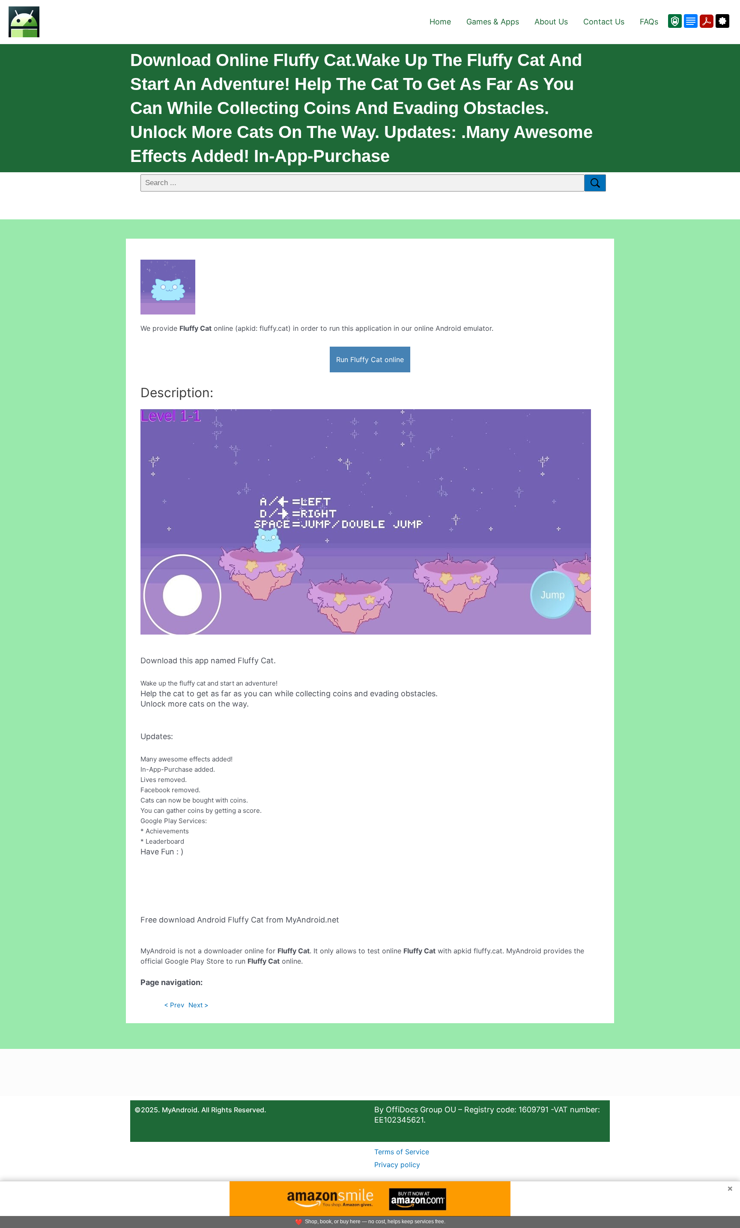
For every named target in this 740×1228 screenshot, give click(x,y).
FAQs (649, 21)
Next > (198, 1005)
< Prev (174, 1005)
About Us (551, 21)
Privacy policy (397, 1164)
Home (440, 21)
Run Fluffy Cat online (370, 359)
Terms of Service (401, 1151)
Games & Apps (492, 21)
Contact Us (603, 21)
